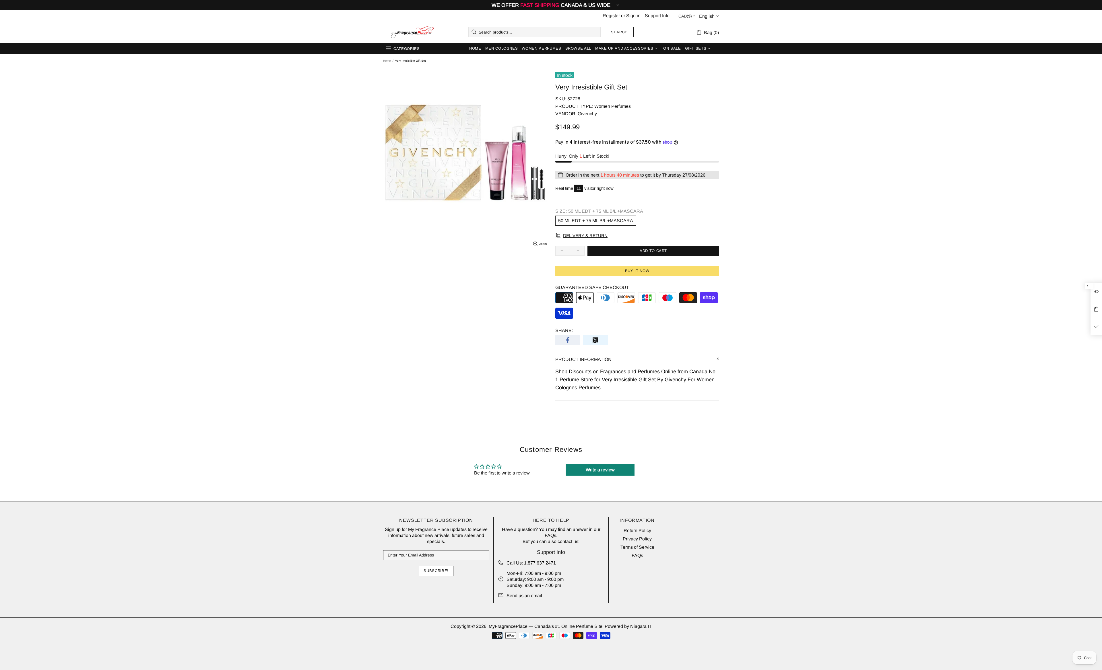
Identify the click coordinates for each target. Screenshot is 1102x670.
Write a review (600, 469)
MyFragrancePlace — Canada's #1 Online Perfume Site (412, 32)
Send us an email (524, 595)
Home (387, 60)
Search (619, 32)
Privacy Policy (637, 538)
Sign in (633, 15)
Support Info (657, 15)
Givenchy (587, 113)
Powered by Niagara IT (628, 626)
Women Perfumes (612, 106)
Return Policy (637, 530)
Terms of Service (637, 547)
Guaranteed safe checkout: (592, 287)
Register (611, 15)
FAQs (550, 535)
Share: (564, 330)
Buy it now (637, 271)
